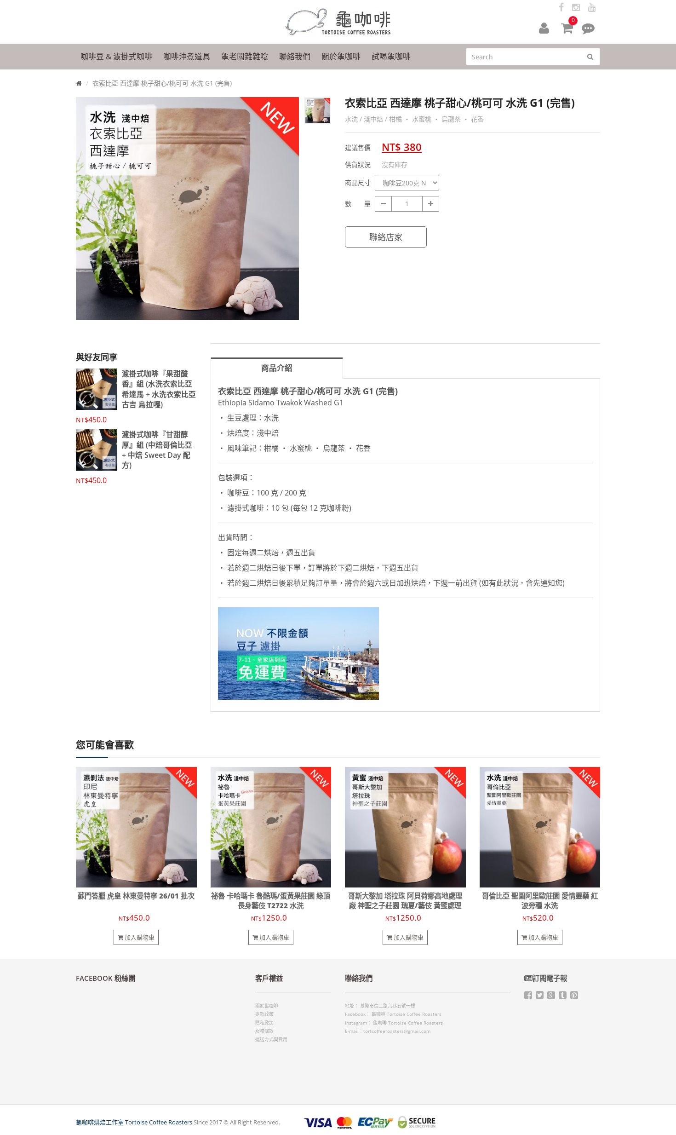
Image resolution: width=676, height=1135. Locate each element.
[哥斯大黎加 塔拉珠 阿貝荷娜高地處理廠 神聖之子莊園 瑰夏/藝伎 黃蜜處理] (405, 826)
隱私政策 (264, 1023)
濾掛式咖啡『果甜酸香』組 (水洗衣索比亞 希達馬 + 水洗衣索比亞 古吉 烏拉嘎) (159, 389)
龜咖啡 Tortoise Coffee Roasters (406, 1014)
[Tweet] (540, 996)
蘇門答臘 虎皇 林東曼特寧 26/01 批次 (136, 896)
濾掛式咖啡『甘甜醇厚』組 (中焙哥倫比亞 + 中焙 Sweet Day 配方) (157, 449)
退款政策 (264, 1014)
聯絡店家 (385, 236)
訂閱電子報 (550, 978)
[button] (544, 27)
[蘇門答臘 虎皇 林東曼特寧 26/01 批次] (136, 826)
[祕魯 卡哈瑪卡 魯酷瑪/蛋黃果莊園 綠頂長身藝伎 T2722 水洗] (271, 826)
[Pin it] (574, 996)
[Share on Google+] (551, 996)
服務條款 (264, 1031)
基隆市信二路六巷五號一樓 (387, 1005)
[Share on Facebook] (528, 996)
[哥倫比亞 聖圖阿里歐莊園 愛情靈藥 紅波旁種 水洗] (540, 826)
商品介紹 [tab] (276, 368)
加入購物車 (139, 937)
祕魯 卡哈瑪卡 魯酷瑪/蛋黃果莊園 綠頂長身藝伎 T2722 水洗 (270, 900)
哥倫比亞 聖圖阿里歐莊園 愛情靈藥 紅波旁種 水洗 (540, 900)
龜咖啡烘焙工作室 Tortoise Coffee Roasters (134, 1122)
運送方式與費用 (271, 1039)
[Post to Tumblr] (563, 996)
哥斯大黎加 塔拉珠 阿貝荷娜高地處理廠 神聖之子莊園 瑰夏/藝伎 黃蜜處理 (405, 900)
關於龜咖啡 (266, 1005)
